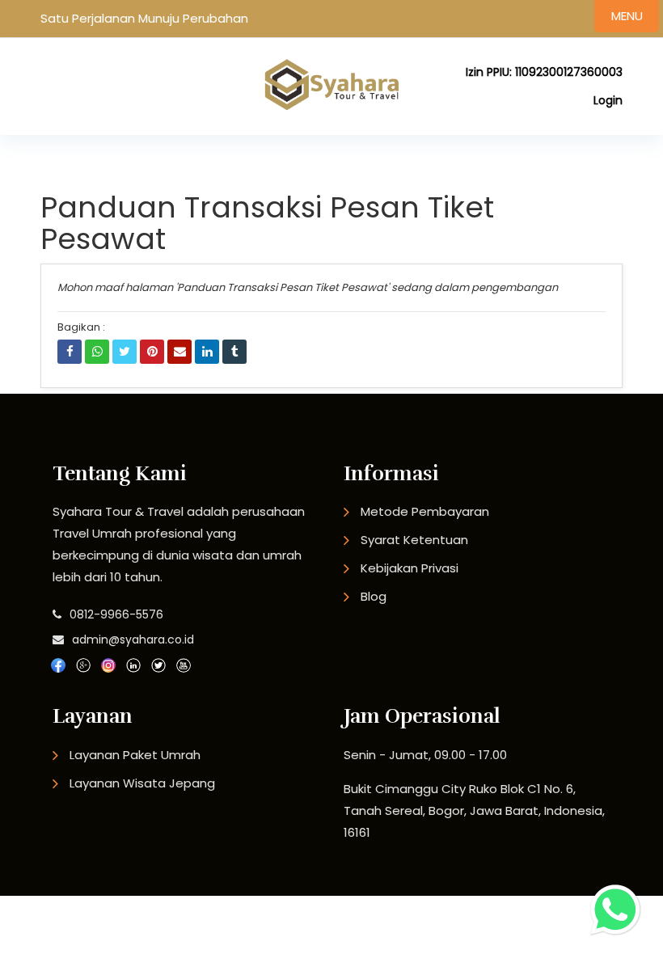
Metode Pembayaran (425, 511)
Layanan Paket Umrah (135, 754)
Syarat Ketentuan (414, 539)
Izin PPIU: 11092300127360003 (544, 72)
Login (608, 100)
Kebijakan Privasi (409, 567)
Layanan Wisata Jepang (142, 783)
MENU (627, 15)
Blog (373, 596)
